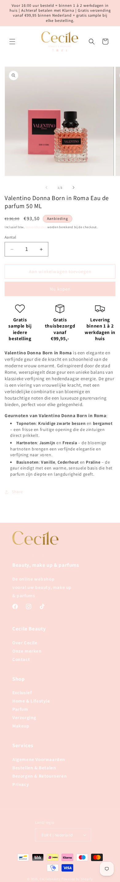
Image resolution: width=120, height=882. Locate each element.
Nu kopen (60, 289)
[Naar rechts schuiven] (73, 187)
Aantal (10, 237)
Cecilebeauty (50, 879)
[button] (12, 41)
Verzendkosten (36, 227)
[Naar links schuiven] (46, 187)
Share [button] (17, 491)
